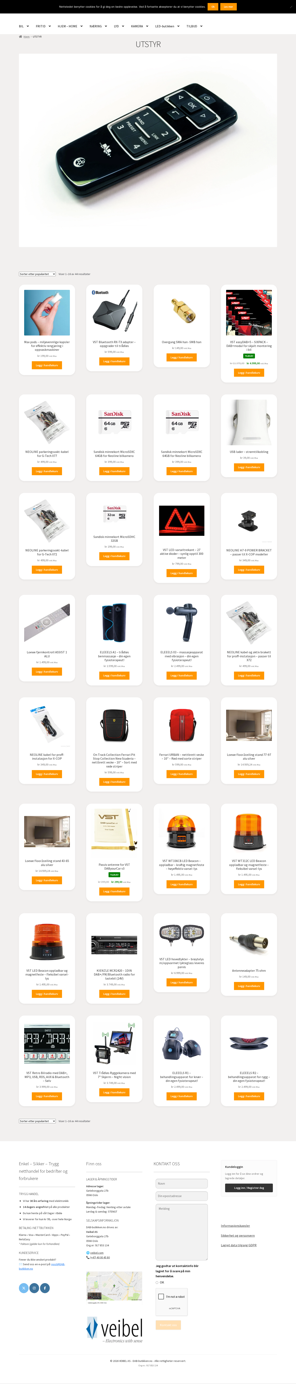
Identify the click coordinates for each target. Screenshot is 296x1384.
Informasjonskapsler (235, 1226)
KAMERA (137, 26)
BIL (21, 26)
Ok (213, 6)
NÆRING (96, 26)
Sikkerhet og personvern (238, 1235)
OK (162, 1282)
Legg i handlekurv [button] (47, 365)
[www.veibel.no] (45, 1288)
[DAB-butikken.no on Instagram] (34, 1288)
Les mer (228, 6)
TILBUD (191, 26)
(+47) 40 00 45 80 (100, 1257)
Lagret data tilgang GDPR (239, 1245)
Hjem (27, 36)
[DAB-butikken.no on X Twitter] (24, 1288)
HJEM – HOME (67, 26)
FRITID (41, 26)
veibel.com (96, 1253)
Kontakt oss (168, 1325)
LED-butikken (164, 26)
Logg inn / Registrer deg (249, 1188)
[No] (291, 7)
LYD (116, 26)
